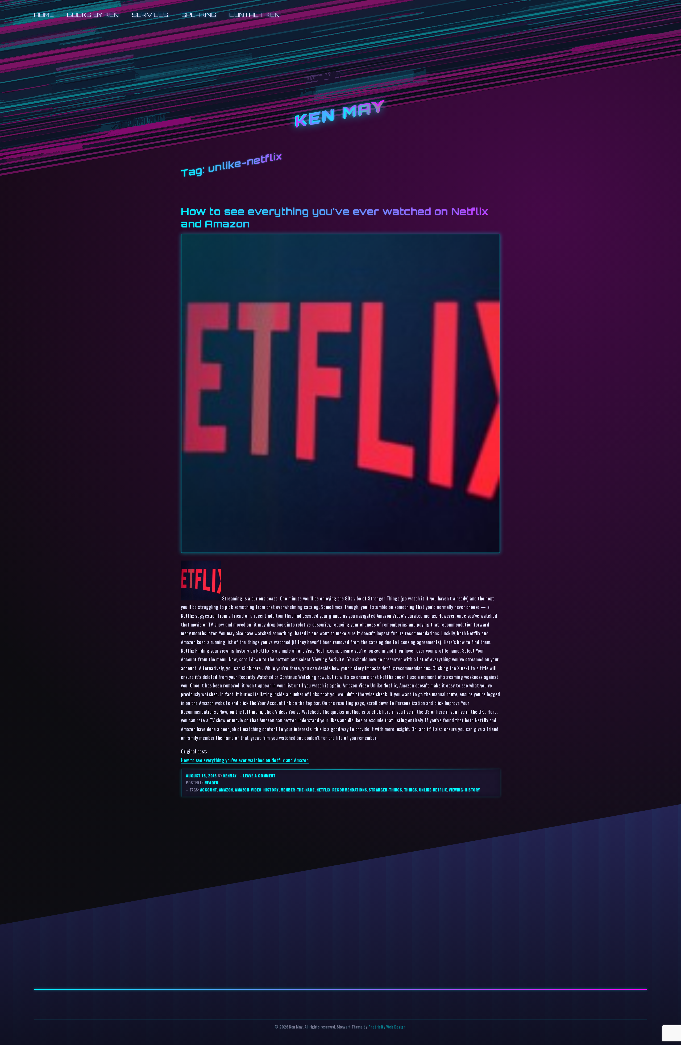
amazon (226, 790)
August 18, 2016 (202, 775)
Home (44, 14)
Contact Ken (254, 14)
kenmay (229, 775)
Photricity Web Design (386, 1027)
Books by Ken (93, 14)
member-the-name (298, 790)
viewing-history (464, 790)
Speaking (198, 14)
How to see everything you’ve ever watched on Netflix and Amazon (245, 760)
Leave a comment (259, 775)
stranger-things (385, 790)
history (271, 790)
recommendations (349, 790)
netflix (323, 790)
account (208, 790)
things (410, 790)
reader (211, 782)
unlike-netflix (433, 790)
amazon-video (248, 790)
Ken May (340, 114)
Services (150, 14)
